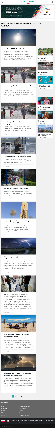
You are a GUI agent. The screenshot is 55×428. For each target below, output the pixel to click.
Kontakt (3, 415)
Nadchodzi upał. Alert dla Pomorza (14, 48)
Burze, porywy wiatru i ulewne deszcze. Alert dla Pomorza (18, 87)
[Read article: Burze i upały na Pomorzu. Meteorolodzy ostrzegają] (18, 112)
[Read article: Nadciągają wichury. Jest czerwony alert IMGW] (18, 146)
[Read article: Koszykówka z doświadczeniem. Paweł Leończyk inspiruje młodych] (45, 101)
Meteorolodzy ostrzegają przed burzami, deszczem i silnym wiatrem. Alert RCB (15, 296)
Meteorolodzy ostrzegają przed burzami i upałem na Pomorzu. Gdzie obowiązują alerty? (17, 258)
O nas (2, 406)
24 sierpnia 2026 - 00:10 (42, 60)
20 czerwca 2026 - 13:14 (8, 312)
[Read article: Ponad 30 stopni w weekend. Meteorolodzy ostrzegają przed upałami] (18, 324)
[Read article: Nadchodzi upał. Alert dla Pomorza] (18, 38)
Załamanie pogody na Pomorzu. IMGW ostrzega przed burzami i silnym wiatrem (17, 374)
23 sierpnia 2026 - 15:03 (42, 123)
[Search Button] (52, 2)
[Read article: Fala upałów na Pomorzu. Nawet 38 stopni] (18, 179)
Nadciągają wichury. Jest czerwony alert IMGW (17, 156)
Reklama (3, 410)
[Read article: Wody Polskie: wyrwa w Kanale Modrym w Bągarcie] (45, 52)
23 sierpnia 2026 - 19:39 (42, 88)
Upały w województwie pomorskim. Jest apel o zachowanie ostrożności (17, 222)
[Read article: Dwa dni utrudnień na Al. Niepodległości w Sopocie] (45, 66)
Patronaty (21, 410)
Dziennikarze (4, 408)
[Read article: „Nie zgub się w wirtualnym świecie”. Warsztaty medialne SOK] (45, 115)
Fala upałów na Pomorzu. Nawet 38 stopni (16, 188)
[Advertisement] (46, 33)
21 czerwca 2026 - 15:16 (8, 272)
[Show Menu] (2, 2)
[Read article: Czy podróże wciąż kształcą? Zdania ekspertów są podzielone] (45, 129)
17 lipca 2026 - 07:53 (7, 134)
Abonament (22, 413)
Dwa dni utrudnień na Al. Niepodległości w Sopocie (43, 71)
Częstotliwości (22, 408)
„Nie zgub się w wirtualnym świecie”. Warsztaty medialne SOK (44, 120)
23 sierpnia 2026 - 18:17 (42, 109)
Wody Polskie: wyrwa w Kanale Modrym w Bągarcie (43, 57)
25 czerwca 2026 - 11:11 (8, 235)
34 (21, 396)
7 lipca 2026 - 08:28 (7, 166)
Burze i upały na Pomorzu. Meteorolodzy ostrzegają (15, 123)
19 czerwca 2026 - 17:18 (8, 351)
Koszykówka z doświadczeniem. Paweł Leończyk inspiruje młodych (44, 106)
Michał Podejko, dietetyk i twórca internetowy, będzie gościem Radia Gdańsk (44, 85)
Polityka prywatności (24, 415)
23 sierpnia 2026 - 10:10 (42, 137)
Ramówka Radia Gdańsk (24, 406)
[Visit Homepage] (27, 2)
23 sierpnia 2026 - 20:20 (42, 74)
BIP (2, 413)
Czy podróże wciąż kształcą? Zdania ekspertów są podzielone (44, 134)
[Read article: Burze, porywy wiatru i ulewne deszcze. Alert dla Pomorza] (18, 76)
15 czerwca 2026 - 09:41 (8, 391)
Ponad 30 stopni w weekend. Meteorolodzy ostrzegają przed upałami (16, 335)
